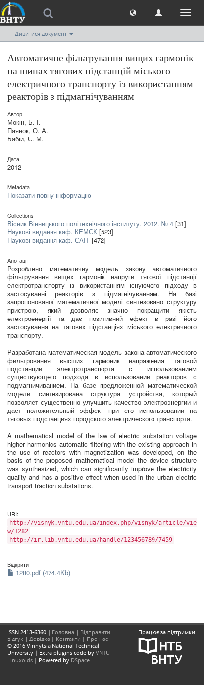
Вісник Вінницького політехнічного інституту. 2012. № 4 (90, 223)
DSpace (80, 660)
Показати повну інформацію (49, 195)
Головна (63, 632)
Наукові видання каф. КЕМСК (52, 231)
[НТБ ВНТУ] (160, 649)
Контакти (68, 638)
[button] (133, 12)
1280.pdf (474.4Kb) (42, 572)
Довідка (39, 638)
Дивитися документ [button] (41, 33)
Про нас (97, 638)
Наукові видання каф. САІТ (48, 240)
